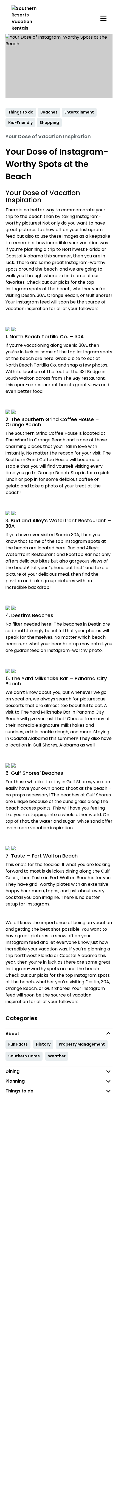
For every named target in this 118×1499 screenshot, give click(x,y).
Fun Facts (18, 1044)
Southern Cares (24, 1056)
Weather (57, 1056)
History (43, 1044)
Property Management (82, 1044)
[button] (59, 1033)
